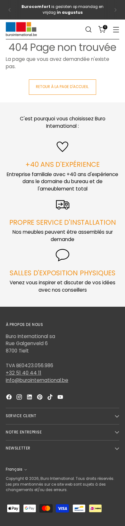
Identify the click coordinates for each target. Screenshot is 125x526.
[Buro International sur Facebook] (9, 398)
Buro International (57, 478)
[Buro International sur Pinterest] (40, 398)
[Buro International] (22, 29)
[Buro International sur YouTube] (61, 398)
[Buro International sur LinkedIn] (30, 398)
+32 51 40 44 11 (23, 372)
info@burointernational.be (37, 380)
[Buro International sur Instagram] (20, 398)
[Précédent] (10, 10)
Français (14, 469)
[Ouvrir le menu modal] (115, 29)
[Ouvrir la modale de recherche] (88, 29)
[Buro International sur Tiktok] (50, 398)
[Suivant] (115, 10)
